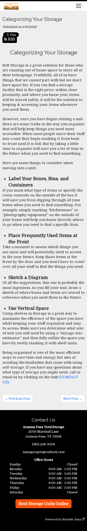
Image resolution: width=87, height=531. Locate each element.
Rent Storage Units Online (44, 504)
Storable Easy (72, 519)
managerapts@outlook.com (44, 452)
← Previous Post (17, 398)
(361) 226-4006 (43, 444)
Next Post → (72, 398)
